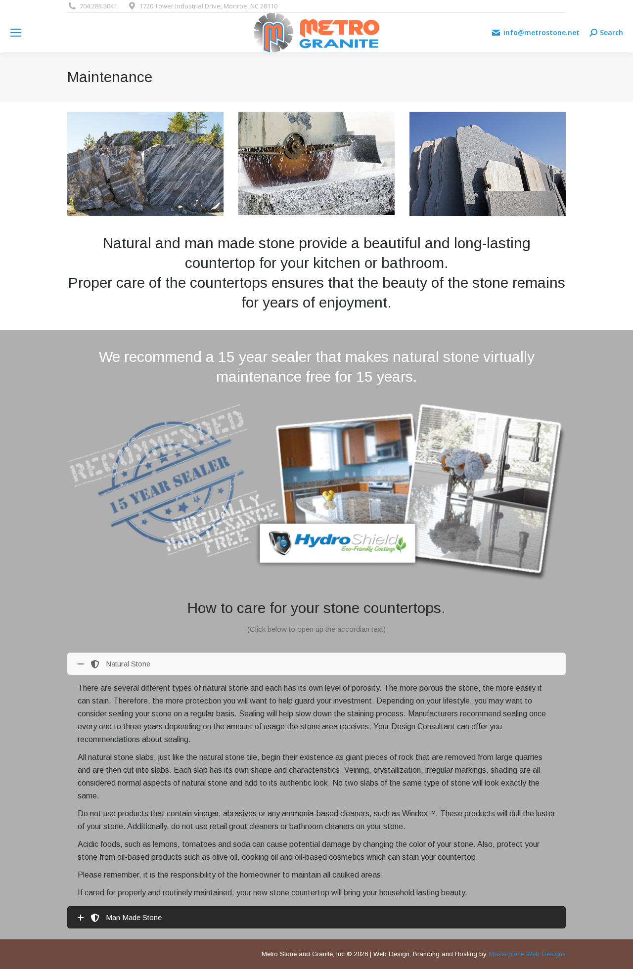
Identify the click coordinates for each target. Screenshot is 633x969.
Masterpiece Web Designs (527, 954)
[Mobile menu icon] (16, 33)
